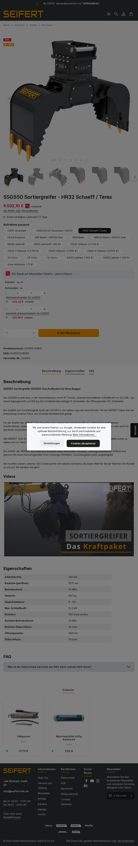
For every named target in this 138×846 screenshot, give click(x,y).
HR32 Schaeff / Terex (95, 230)
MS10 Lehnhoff (47, 244)
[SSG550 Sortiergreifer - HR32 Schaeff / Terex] (68, 98)
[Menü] (108, 14)
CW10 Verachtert (17, 230)
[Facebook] (86, 781)
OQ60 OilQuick (63, 250)
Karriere (42, 804)
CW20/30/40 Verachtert (54, 230)
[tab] (15, 281)
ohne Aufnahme (20, 264)
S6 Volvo (52, 257)
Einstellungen (52, 443)
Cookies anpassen (66, 801)
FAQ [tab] (91, 371)
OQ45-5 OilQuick (23, 250)
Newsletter (44, 793)
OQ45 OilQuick (85, 244)
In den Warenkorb (68, 333)
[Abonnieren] (131, 795)
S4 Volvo (13, 257)
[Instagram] (98, 781)
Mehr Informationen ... (85, 434)
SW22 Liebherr (80, 257)
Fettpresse (23, 736)
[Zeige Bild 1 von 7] (53, 160)
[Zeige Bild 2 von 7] (60, 160)
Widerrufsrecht (69, 794)
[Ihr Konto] (123, 14)
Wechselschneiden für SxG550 (23, 297)
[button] (69, 667)
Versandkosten (125, 840)
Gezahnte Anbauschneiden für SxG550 (27, 313)
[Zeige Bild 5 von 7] (76, 160)
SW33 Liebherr (116, 257)
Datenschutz (68, 777)
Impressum (67, 788)
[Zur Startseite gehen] (23, 14)
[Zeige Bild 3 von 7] (65, 160)
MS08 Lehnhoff (16, 244)
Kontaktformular (12, 817)
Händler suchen (42, 812)
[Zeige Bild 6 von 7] (81, 160)
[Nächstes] (128, 98)
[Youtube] (92, 781)
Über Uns (43, 777)
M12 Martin (78, 237)
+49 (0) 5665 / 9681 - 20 (16, 783)
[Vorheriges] (9, 98)
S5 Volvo (32, 257)
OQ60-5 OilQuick (103, 250)
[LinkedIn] (86, 786)
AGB (63, 783)
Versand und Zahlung (45, 785)
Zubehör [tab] (68, 690)
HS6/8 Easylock (16, 237)
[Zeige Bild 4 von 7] (71, 160)
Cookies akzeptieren (83, 443)
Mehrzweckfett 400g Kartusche (69, 738)
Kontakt (42, 798)
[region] (69, 110)
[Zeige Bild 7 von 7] (86, 160)
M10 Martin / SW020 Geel (49, 237)
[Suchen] (116, 14)
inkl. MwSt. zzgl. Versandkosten (20, 210)
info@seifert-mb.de (16, 791)
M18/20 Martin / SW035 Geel (110, 237)
